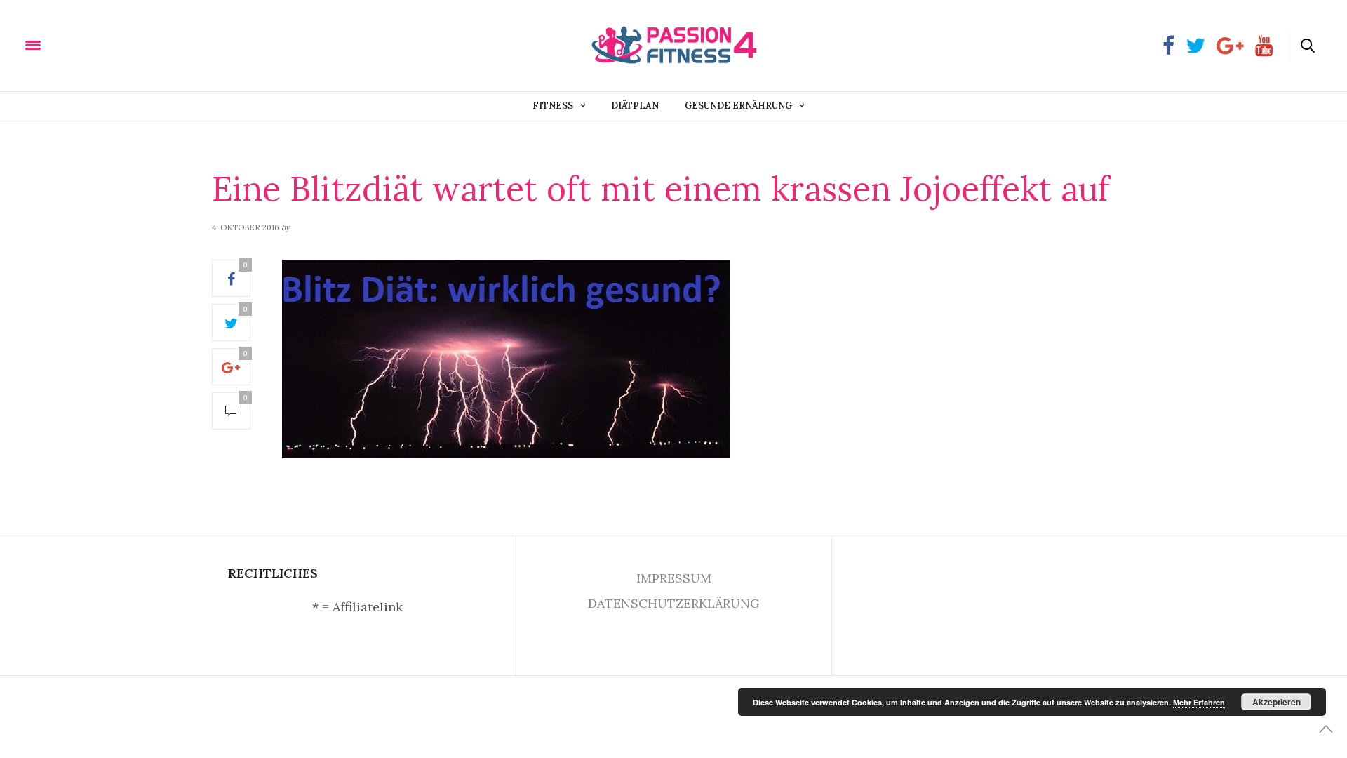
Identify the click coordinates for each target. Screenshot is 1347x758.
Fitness (552, 106)
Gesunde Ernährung (738, 106)
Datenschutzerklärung (674, 603)
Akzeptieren (1276, 702)
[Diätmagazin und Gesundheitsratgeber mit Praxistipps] (104, 44)
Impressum (673, 578)
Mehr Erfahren (1199, 702)
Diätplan (635, 106)
